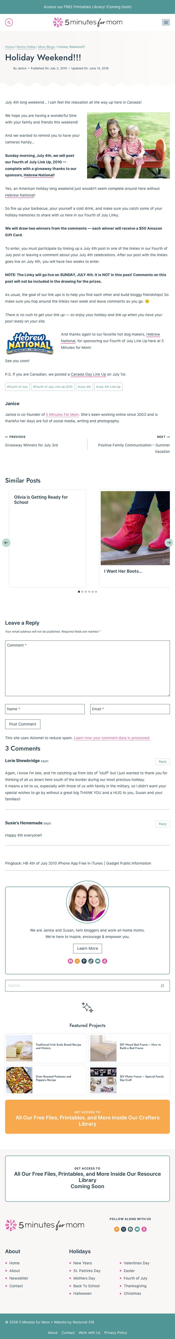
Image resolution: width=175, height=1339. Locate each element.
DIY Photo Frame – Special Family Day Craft (142, 1078)
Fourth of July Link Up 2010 (53, 386)
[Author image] (8, 68)
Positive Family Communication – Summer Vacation (134, 444)
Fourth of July (17, 386)
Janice (22, 68)
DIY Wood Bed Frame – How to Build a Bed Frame (140, 1046)
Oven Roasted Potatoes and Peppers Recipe (53, 1078)
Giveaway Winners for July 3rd (31, 441)
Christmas (132, 1293)
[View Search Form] (9, 22)
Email (98, 709)
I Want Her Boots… (123, 571)
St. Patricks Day (87, 1271)
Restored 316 (83, 1322)
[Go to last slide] (6, 542)
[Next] (169, 542)
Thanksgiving (135, 1286)
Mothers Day (84, 1278)
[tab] (79, 592)
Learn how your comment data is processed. (112, 738)
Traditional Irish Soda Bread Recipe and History (58, 1046)
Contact (16, 1286)
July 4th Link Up (108, 386)
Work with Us (89, 1332)
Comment (17, 645)
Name (13, 709)
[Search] (162, 985)
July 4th (84, 386)
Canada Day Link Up (88, 374)
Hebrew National (39, 175)
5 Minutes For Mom (62, 414)
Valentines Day (136, 1263)
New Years (82, 1263)
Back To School (86, 1286)
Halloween (82, 1293)
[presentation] (138, 528)
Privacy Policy (115, 1332)
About (14, 1271)
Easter (129, 1271)
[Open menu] (166, 22)
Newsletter (18, 1278)
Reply (163, 761)
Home (14, 1263)
